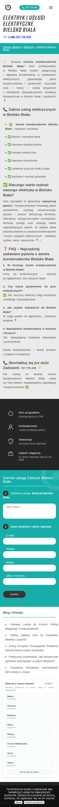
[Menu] (51, 7)
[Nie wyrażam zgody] (55, 796)
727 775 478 (31, 7)
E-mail (10, 535)
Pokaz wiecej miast (29, 772)
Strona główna (12, 47)
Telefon (10, 549)
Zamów (14, 594)
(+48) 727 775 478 (19, 36)
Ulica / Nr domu (15, 575)
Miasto (10, 562)
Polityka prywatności (34, 802)
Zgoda (18, 802)
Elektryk (28, 47)
